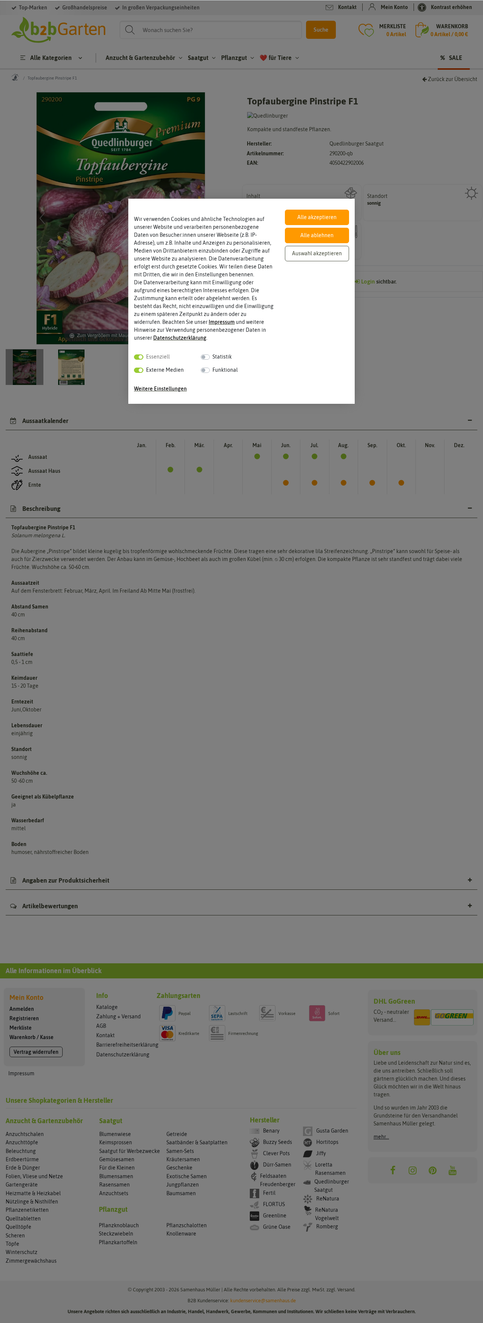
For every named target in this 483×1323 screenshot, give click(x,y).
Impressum (222, 322)
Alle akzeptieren (317, 217)
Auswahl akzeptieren (317, 253)
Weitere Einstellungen (160, 389)
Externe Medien (165, 370)
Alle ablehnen (317, 235)
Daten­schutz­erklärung (179, 338)
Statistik (222, 357)
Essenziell (158, 357)
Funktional (225, 370)
